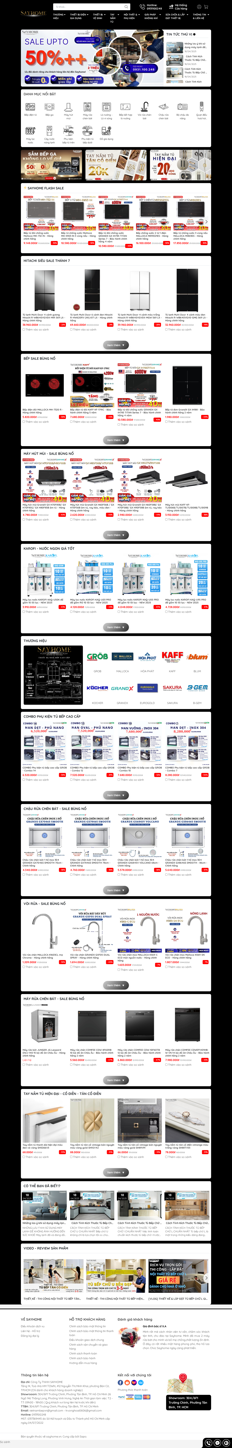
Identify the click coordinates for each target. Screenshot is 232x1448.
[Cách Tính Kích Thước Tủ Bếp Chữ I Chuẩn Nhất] (174, 73)
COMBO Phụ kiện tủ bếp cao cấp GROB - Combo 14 (45, 769)
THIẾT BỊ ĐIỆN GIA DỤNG (78, 16)
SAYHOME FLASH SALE (45, 188)
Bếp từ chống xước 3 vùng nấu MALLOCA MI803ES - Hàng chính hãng (190, 236)
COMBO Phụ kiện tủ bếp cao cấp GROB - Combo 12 (92, 769)
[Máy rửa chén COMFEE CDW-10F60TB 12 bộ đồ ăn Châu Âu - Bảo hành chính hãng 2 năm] (140, 1026)
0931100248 (39, 1414)
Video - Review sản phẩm (46, 1248)
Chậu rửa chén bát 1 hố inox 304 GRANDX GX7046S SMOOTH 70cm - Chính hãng (43, 863)
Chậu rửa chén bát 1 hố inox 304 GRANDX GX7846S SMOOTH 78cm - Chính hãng (90, 863)
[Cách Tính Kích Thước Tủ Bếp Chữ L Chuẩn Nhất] (187, 1205)
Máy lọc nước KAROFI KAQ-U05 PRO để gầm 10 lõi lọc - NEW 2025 (138, 601)
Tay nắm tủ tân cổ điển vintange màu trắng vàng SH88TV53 (186, 1146)
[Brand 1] (53, 675)
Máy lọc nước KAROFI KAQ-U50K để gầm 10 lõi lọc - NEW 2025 (43, 601)
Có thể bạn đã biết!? (42, 1186)
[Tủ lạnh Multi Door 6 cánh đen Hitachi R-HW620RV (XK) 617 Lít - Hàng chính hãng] (92, 290)
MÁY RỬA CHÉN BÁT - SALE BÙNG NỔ (54, 999)
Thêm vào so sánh (37, 329)
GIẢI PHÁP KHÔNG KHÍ (151, 16)
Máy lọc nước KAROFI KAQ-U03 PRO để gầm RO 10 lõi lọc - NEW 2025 (90, 601)
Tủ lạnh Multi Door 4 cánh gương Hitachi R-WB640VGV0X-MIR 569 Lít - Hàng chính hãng (44, 317)
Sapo (83, 1436)
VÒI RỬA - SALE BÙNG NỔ (45, 903)
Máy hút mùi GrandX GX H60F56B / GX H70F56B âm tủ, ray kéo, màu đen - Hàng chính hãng (92, 507)
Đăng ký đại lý (30, 1335)
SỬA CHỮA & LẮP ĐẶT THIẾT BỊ (175, 16)
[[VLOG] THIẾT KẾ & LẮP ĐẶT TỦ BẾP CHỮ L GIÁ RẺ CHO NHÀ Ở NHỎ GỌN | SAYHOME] (178, 1276)
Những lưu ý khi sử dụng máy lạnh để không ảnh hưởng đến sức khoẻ (195, 45)
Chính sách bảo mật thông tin (87, 1326)
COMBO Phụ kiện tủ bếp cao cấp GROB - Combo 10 (140, 769)
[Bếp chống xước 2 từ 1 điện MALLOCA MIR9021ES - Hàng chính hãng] (153, 213)
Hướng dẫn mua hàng (83, 1363)
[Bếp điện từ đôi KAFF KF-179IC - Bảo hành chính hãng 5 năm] (92, 385)
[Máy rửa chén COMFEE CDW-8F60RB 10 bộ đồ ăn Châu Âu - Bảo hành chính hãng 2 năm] (92, 1026)
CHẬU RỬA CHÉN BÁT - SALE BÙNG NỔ (55, 809)
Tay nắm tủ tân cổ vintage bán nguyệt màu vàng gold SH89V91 (140, 1146)
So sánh (5, 1442)
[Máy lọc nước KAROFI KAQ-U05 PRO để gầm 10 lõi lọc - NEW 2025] (140, 575)
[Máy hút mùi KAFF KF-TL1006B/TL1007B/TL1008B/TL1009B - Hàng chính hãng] (187, 480)
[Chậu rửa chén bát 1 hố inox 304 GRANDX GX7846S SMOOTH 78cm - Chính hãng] (92, 836)
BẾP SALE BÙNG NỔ (39, 358)
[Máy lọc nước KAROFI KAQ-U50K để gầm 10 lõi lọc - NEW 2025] (45, 575)
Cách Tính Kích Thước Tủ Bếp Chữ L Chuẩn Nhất (186, 1223)
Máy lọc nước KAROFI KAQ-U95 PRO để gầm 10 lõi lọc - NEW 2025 (185, 601)
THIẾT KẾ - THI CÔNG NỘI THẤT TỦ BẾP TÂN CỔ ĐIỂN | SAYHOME (51, 1298)
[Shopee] (127, 1382)
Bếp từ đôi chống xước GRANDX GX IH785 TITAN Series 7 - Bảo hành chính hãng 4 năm (113, 237)
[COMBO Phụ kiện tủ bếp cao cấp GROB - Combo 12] (92, 743)
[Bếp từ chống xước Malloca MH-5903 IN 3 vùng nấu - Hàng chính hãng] (78, 213)
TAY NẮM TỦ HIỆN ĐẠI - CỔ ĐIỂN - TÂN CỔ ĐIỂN (62, 1094)
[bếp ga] (51, 165)
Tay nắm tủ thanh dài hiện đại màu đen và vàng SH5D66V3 (43, 1146)
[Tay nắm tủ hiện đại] (180, 165)
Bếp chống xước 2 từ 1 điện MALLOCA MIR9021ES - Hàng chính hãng (152, 236)
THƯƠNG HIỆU (58, 16)
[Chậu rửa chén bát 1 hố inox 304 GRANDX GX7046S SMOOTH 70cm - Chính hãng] (45, 836)
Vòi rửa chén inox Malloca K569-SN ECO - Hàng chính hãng (185, 956)
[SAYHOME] (33, 13)
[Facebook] (120, 1382)
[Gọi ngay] (208, 1443)
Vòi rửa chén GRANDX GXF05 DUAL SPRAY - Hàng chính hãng (90, 956)
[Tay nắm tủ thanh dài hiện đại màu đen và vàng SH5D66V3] (45, 1120)
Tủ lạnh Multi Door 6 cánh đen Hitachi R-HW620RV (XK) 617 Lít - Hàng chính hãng (91, 317)
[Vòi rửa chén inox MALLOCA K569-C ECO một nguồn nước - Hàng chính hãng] (140, 930)
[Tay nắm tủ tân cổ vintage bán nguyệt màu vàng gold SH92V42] (92, 1120)
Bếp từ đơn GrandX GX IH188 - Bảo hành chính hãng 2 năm (185, 411)
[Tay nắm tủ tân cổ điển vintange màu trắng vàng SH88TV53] (187, 1120)
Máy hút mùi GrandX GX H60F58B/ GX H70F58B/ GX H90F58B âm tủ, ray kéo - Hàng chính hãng (140, 507)
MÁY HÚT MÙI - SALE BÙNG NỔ (49, 453)
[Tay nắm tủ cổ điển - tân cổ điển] (116, 165)
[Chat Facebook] (217, 1443)
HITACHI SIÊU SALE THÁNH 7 (47, 260)
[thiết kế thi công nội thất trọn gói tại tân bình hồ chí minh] (92, 58)
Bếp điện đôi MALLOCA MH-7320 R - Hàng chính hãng (43, 411)
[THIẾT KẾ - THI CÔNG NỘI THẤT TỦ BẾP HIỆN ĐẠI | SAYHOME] (116, 1276)
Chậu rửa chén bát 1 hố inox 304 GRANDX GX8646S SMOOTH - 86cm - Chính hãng (186, 863)
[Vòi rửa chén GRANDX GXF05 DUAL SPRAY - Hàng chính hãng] (92, 930)
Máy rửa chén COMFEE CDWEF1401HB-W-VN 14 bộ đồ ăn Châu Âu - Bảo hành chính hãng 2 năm (187, 1053)
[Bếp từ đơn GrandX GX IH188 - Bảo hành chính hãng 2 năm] (187, 385)
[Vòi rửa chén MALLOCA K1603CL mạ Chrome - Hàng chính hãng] (45, 930)
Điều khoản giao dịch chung (86, 1340)
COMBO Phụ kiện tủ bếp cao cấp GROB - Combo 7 (187, 769)
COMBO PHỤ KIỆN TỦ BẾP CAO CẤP (52, 716)
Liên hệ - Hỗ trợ (30, 1331)
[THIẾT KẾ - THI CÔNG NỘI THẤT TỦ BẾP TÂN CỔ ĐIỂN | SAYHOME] (54, 1276)
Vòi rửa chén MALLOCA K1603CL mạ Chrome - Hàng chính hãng (43, 956)
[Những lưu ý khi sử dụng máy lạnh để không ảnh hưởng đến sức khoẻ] (174, 47)
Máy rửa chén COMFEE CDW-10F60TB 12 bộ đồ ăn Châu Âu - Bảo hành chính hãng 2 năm (139, 1053)
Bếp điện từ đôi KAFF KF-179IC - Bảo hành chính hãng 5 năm (90, 411)
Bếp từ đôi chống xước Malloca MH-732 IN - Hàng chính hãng (38, 236)
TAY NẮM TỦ (112, 18)
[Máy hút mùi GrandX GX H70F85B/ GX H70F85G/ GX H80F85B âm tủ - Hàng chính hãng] (45, 480)
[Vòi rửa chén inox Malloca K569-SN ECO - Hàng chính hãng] (187, 930)
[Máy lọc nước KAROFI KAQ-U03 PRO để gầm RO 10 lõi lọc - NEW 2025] (92, 575)
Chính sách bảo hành (82, 1358)
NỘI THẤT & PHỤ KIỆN (130, 16)
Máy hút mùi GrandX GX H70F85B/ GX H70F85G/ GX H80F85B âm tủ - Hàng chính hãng (44, 507)
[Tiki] (141, 1382)
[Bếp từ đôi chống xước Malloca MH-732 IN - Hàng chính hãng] (41, 213)
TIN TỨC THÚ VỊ (179, 34)
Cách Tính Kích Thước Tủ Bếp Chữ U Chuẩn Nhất (195, 58)
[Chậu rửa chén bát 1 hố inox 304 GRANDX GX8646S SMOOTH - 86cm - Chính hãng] (187, 836)
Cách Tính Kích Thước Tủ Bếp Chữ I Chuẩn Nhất (195, 70)
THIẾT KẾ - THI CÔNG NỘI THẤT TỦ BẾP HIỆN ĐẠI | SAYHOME (114, 1298)
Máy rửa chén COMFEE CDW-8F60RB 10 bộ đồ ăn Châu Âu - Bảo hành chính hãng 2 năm (91, 1053)
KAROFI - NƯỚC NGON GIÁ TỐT (49, 548)
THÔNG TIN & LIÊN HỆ (199, 16)
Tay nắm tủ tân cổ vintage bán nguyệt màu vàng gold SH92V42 (92, 1146)
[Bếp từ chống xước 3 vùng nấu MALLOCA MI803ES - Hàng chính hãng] (190, 213)
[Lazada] (134, 1382)
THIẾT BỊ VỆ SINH (98, 16)
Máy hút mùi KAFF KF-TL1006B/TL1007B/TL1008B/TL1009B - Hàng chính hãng (186, 507)
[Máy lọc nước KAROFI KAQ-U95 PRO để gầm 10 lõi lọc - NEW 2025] (187, 575)
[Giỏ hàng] (207, 6)
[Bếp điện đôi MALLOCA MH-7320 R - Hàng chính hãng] (45, 385)
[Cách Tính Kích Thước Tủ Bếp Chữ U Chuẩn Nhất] (174, 60)
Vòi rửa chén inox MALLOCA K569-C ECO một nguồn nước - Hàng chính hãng (138, 957)
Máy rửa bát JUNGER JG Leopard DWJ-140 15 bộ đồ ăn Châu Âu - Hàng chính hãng (44, 1053)
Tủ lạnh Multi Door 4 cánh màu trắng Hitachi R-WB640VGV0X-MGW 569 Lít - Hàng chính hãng (140, 317)
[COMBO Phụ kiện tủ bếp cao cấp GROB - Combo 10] (140, 743)
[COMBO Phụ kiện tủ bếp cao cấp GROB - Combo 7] (187, 743)
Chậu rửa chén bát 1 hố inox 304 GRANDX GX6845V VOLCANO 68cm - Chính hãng (138, 863)
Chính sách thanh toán (83, 1353)
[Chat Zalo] (226, 1443)
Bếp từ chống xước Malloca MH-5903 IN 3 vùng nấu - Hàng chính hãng (78, 236)
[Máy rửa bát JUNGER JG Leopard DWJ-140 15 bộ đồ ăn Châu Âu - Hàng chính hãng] (45, 1026)
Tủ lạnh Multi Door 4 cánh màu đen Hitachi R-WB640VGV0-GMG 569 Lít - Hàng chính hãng (186, 317)
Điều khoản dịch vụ (32, 1326)
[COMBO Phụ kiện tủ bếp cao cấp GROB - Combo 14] (45, 743)
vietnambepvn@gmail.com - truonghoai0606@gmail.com (65, 1410)
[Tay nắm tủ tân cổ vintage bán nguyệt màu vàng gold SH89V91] (140, 1120)
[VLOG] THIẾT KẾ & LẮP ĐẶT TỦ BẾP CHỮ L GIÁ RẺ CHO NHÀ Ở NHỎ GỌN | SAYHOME (178, 1298)
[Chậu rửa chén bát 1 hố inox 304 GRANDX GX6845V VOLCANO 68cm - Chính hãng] (140, 836)
